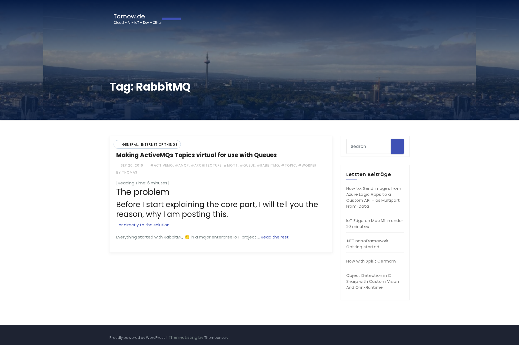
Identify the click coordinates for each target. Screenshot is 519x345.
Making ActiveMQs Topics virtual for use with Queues (196, 155)
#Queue (247, 165)
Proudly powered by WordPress (137, 337)
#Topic (288, 165)
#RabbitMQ (268, 165)
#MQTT (231, 165)
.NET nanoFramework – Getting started (369, 244)
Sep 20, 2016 (131, 165)
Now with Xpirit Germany (371, 261)
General (130, 144)
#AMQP (182, 165)
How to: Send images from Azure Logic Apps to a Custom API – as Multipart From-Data (373, 197)
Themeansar (215, 337)
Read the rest (275, 237)
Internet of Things (159, 144)
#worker (307, 165)
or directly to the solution (144, 225)
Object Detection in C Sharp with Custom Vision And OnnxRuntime (372, 281)
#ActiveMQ (161, 165)
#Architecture (206, 165)
